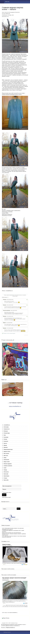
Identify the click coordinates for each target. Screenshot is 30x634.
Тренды (5, 469)
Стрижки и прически (8, 465)
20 (15, 606)
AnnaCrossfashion (5, 580)
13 (26, 605)
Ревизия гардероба (8, 463)
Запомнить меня (7, 492)
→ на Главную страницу (15, 402)
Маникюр (5, 447)
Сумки (5, 467)
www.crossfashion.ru (15, 406)
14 (3, 606)
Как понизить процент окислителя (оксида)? (14, 577)
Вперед (25, 606)
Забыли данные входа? (6, 497)
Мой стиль (8, 13)
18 (11, 606)
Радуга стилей (6, 461)
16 (7, 606)
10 (20, 605)
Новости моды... (6, 544)
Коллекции (6, 437)
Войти (4, 494)
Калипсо (10, 545)
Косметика (6, 441)
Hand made (6, 473)
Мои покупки (6, 453)
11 (22, 605)
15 (5, 606)
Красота (5, 443)
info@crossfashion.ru (10, 627)
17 (9, 606)
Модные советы (7, 451)
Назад (4, 605)
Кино (5, 435)
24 (22, 606)
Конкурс (5, 439)
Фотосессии (6, 471)
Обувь (5, 457)
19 (13, 606)
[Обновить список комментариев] (8, 297)
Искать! (18, 508)
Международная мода (8, 449)
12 (24, 605)
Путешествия (6, 459)
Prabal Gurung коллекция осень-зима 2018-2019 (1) (11, 532)
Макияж (5, 445)
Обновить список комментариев (9, 333)
